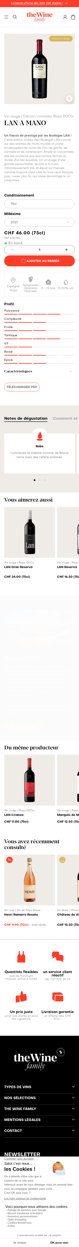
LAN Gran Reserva (18, 567)
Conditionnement (19, 195)
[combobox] (39, 222)
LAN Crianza (13, 815)
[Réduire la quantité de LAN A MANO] (9, 249)
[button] (6, 17)
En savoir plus (24, 726)
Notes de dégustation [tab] (25, 419)
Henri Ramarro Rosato (21, 914)
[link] (21, 972)
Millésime (12, 214)
